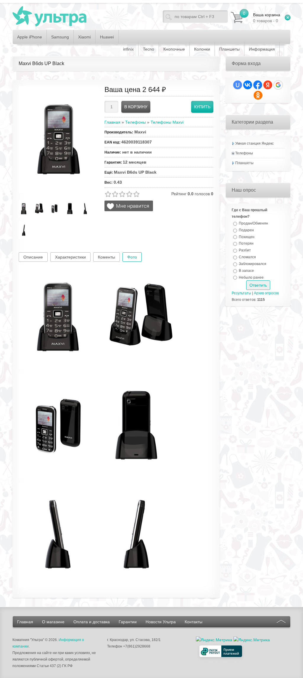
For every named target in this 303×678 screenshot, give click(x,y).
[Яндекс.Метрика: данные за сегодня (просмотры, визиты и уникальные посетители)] (251, 640)
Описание (33, 257)
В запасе (246, 271)
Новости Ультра (161, 621)
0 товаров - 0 (266, 17)
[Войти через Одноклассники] (258, 95)
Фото (132, 257)
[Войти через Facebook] (257, 84)
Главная (25, 621)
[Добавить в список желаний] (128, 206)
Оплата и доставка (91, 621)
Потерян (246, 243)
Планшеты (244, 163)
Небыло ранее (251, 277)
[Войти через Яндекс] (267, 84)
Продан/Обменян (253, 223)
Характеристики (70, 257)
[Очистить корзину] (288, 17)
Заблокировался (252, 264)
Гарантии (128, 621)
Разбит (245, 250)
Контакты (193, 621)
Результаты (241, 293)
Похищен (246, 237)
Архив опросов (266, 293)
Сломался (247, 257)
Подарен (246, 230)
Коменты (106, 257)
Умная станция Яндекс (254, 143)
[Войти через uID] (237, 84)
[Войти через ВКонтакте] (247, 84)
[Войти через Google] (278, 85)
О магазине (53, 621)
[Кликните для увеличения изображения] (59, 139)
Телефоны (244, 153)
